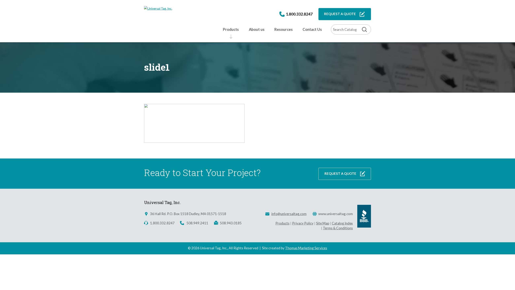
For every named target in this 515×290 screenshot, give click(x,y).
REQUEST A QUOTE (340, 14)
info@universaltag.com (289, 214)
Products (282, 223)
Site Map (322, 223)
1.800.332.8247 (299, 14)
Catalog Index (342, 223)
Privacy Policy (302, 223)
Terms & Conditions (338, 228)
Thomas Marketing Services (306, 248)
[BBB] (364, 226)
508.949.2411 (197, 223)
